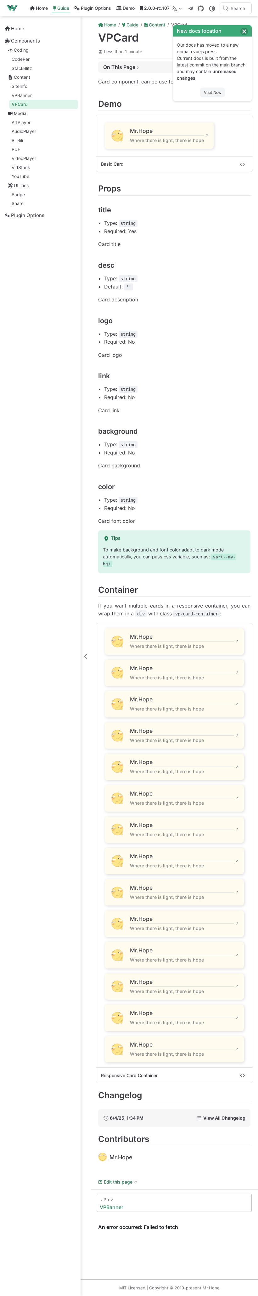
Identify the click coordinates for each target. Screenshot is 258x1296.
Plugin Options (96, 8)
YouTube (20, 176)
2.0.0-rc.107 (157, 8)
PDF (16, 149)
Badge (18, 194)
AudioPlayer (24, 131)
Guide (63, 8)
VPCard (20, 104)
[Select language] (177, 8)
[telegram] (191, 8)
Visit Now (212, 92)
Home (42, 8)
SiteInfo (19, 86)
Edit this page (118, 1182)
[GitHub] (201, 8)
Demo (129, 8)
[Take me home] (14, 8)
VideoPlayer (24, 158)
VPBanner (22, 95)
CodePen (21, 59)
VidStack (21, 167)
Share (18, 203)
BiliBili (17, 140)
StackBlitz (22, 68)
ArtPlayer (21, 122)
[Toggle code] (243, 164)
